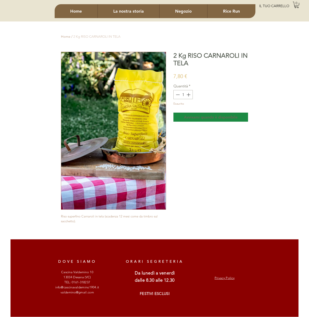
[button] (296, 5)
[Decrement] (177, 94)
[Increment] (189, 94)
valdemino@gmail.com (77, 292)
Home (65, 37)
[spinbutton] (183, 94)
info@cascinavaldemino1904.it (77, 287)
